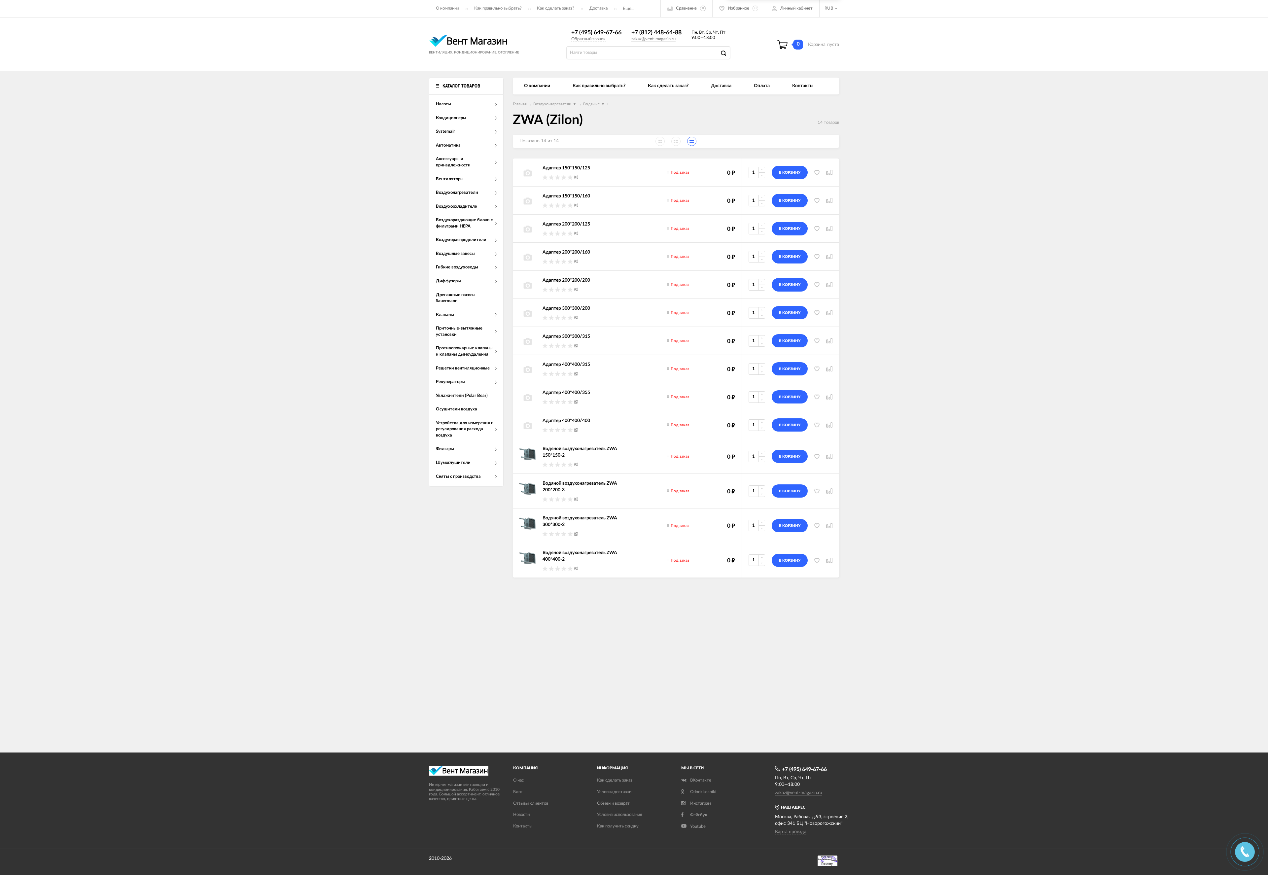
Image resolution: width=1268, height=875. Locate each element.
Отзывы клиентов (530, 803)
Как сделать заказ (614, 780)
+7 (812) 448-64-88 (656, 33)
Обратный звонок (588, 39)
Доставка (598, 8)
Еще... (628, 9)
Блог (517, 792)
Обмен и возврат (613, 803)
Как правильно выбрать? (498, 8)
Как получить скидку (618, 826)
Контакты (802, 86)
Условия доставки (614, 792)
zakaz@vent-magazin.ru (653, 39)
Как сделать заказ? (555, 8)
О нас (518, 780)
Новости (521, 815)
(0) (576, 177)
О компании (447, 8)
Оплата (762, 86)
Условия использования (619, 815)
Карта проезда (790, 831)
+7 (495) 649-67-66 (596, 33)
